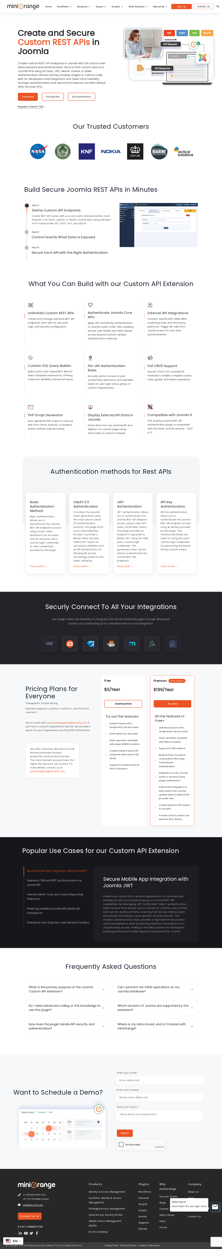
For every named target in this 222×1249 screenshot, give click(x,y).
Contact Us (203, 6)
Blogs (162, 1202)
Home (48, 6)
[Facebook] (37, 1233)
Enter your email (127, 1072)
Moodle (142, 1228)
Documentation (81, 96)
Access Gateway (98, 1231)
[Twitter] (31, 1233)
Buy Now (172, 703)
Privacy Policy (111, 1245)
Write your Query (128, 1107)
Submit (125, 1133)
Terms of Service (128, 1245)
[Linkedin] (20, 1233)
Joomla (142, 1216)
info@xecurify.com (33, 1205)
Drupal (100, 6)
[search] (218, 6)
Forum (163, 1227)
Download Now (123, 703)
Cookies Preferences (149, 1245)
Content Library (168, 1208)
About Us (193, 1191)
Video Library (167, 1214)
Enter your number (128, 1090)
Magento (143, 1222)
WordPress (63, 6)
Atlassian (82, 6)
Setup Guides (38, 566)
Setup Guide (125, 566)
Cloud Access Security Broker (106, 1214)
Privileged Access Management (107, 1208)
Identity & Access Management (107, 1191)
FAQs (162, 1221)
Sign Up (181, 6)
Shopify (116, 6)
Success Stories (168, 1196)
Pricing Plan (53, 96)
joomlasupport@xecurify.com (69, 722)
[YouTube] (25, 1233)
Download (28, 96)
